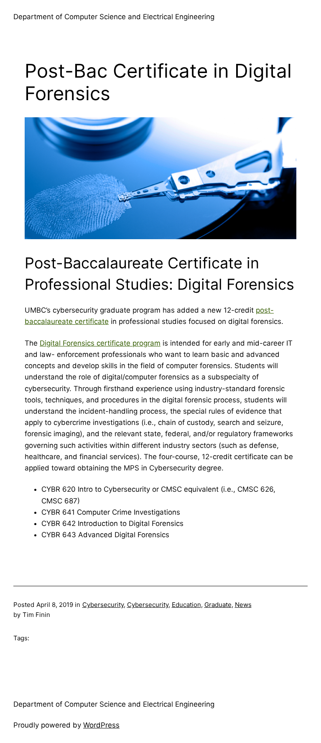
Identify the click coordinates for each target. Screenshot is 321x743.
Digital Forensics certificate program (100, 343)
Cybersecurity (103, 605)
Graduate (218, 605)
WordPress (101, 725)
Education (186, 605)
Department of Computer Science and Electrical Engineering (113, 17)
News (243, 605)
